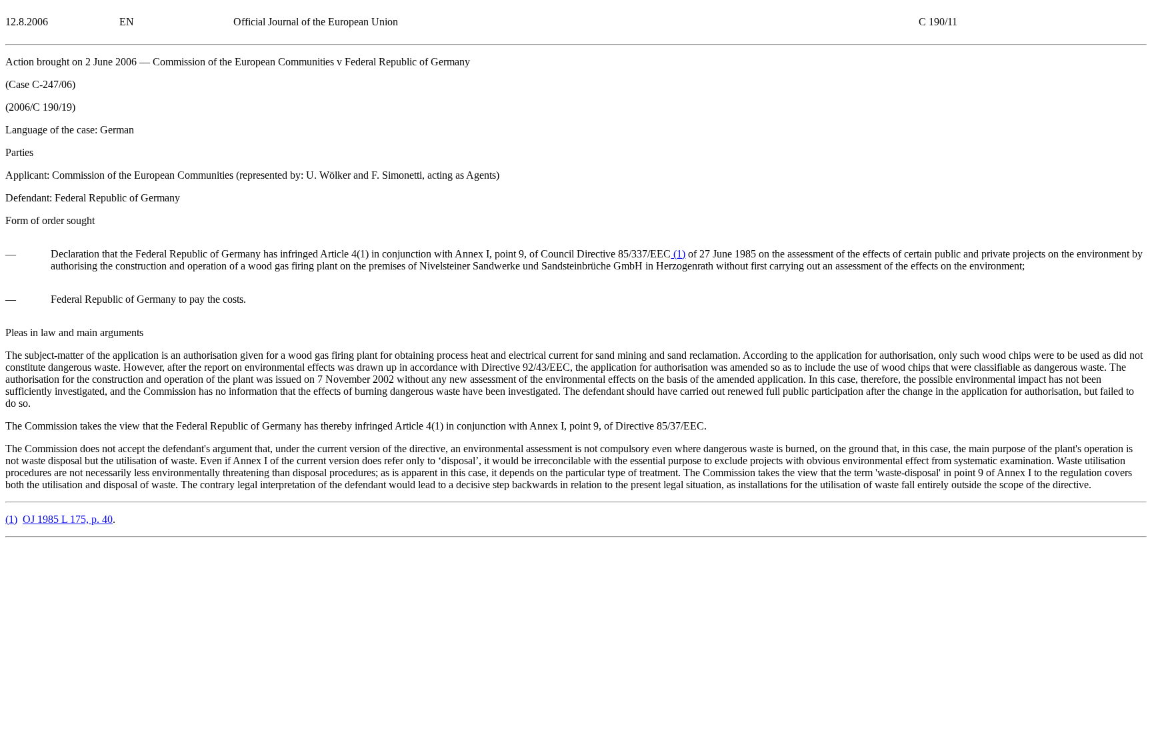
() (678, 253)
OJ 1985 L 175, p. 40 (68, 519)
